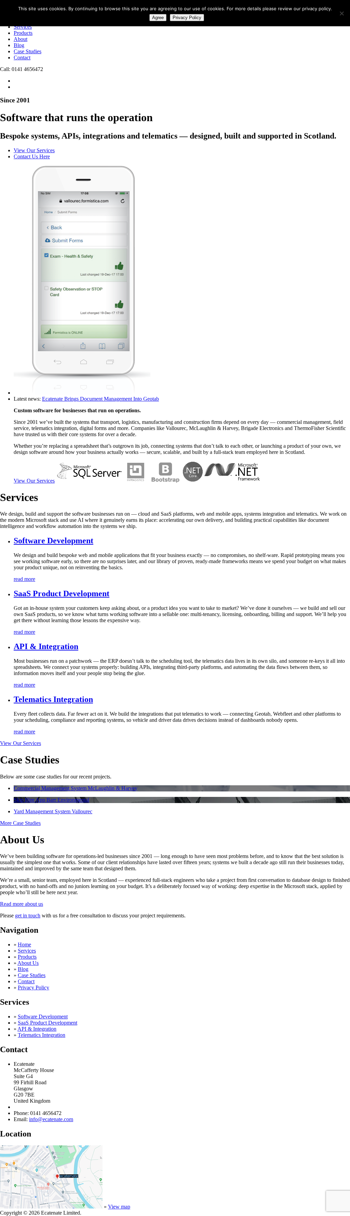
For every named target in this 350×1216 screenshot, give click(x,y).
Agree (158, 17)
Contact (22, 57)
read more (24, 579)
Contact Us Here (32, 156)
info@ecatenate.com (51, 1119)
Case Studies (27, 51)
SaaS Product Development (61, 593)
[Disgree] (341, 13)
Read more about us (21, 904)
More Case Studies (20, 823)
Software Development (53, 540)
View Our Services (34, 150)
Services (23, 27)
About (20, 39)
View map (119, 1207)
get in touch (27, 915)
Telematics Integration (53, 699)
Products (23, 33)
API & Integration (46, 646)
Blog (19, 45)
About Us (28, 963)
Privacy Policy (33, 987)
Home (24, 944)
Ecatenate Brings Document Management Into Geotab (100, 399)
